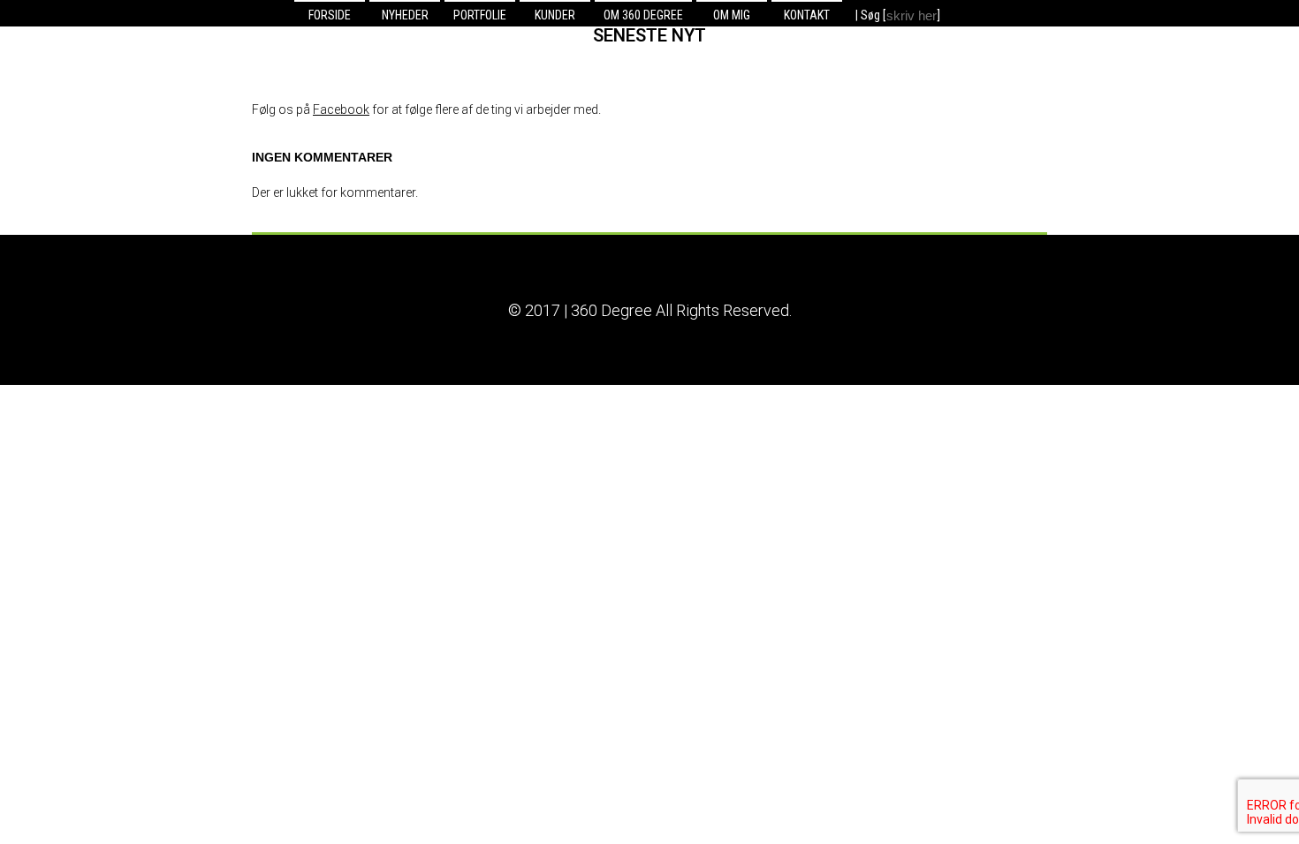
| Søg (869, 15)
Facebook (341, 109)
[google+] (997, 13)
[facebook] (977, 13)
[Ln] (958, 13)
